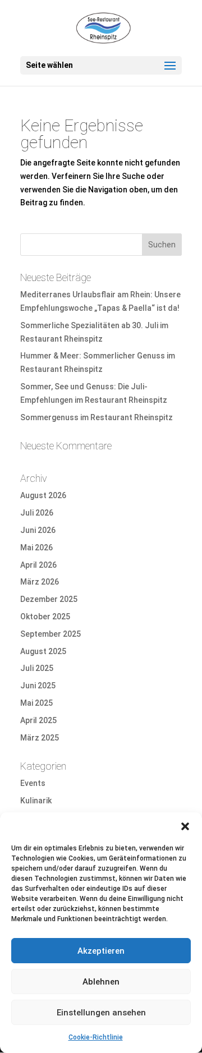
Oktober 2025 (45, 616)
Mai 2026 (36, 547)
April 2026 (38, 564)
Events (32, 783)
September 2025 (50, 633)
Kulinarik (36, 800)
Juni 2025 (38, 685)
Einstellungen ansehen (101, 1013)
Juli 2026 (36, 512)
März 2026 (39, 581)
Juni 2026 (38, 530)
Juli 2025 (36, 668)
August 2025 (43, 651)
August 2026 (43, 495)
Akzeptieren (101, 951)
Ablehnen (101, 982)
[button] (185, 826)
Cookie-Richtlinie (95, 1037)
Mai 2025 (36, 702)
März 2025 (39, 737)
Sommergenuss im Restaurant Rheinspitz (96, 417)
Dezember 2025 (48, 599)
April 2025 (38, 720)
